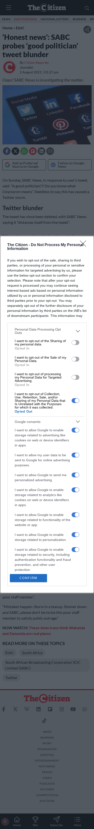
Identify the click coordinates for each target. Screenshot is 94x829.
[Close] (84, 245)
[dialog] (47, 414)
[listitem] (47, 331)
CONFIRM (28, 578)
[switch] (75, 342)
